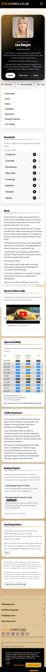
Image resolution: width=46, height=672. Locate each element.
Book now (23, 75)
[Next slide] (39, 318)
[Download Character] (39, 192)
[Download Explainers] (39, 185)
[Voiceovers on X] (22, 634)
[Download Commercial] (39, 154)
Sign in (7, 553)
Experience (9, 114)
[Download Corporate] (39, 161)
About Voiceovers (8, 621)
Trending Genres (8, 604)
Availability (9, 109)
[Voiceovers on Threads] (13, 634)
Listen (10, 75)
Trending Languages (9, 610)
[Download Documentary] (39, 167)
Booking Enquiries (12, 119)
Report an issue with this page (16, 584)
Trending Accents (8, 615)
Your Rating (10, 124)
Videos (7, 104)
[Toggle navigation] (41, 3)
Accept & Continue (33, 665)
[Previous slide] (6, 318)
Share (35, 75)
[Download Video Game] (39, 173)
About (7, 98)
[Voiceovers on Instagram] (8, 634)
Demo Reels (10, 93)
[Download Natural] (39, 198)
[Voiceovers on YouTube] (27, 634)
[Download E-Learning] (39, 179)
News (8, 663)
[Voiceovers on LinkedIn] (3, 634)
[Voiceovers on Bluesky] (18, 634)
